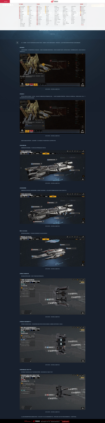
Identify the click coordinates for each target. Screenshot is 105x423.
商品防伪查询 (83, 19)
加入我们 (68, 420)
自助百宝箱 (82, 22)
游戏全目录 (5, 1)
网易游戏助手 (83, 20)
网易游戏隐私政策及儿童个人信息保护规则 (53, 420)
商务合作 (65, 420)
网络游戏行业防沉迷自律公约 (55, 421)
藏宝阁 (82, 16)
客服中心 (82, 23)
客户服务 (45, 420)
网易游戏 (82, 24)
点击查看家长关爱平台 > (65, 421)
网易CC (82, 18)
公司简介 (42, 420)
